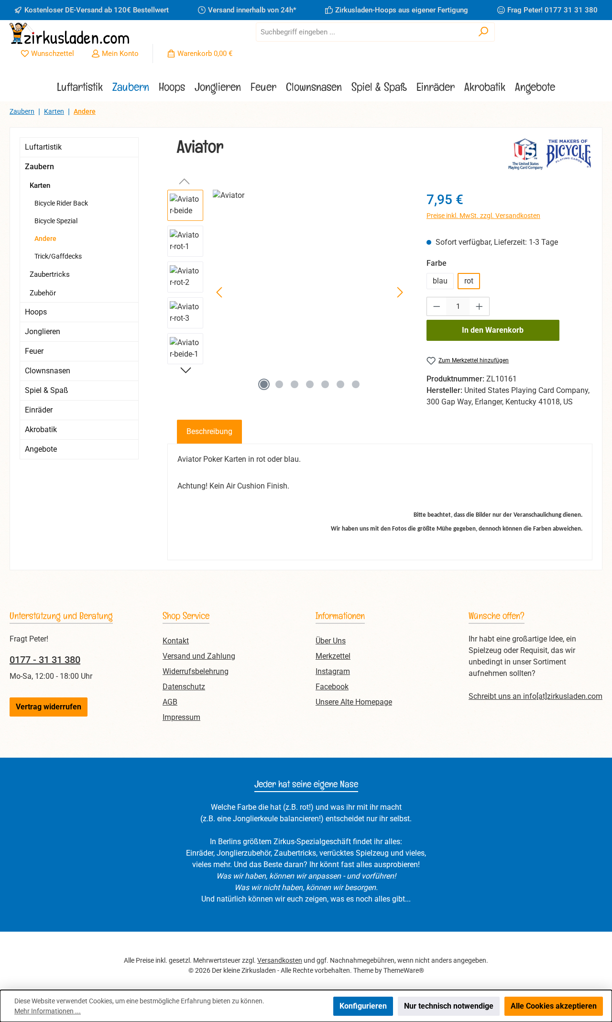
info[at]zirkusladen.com (562, 696)
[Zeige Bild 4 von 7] (310, 384)
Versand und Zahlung (199, 656)
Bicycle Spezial (55, 221)
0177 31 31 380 (571, 10)
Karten (40, 185)
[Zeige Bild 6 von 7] (340, 384)
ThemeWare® (403, 970)
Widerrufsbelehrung (196, 671)
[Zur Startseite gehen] (69, 33)
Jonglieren (42, 331)
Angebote (41, 449)
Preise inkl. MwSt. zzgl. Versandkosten (483, 215)
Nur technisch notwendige (448, 1006)
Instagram (333, 671)
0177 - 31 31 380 (45, 659)
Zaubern (39, 166)
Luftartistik (43, 147)
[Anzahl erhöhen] (480, 306)
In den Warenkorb (493, 330)
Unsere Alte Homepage (354, 702)
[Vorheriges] (220, 292)
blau (440, 280)
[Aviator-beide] (310, 292)
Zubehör (43, 293)
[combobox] (364, 32)
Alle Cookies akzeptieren (554, 1006)
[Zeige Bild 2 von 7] (279, 384)
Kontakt (176, 640)
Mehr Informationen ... (47, 1011)
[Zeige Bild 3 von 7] (294, 384)
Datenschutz (184, 686)
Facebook (332, 686)
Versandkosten (279, 960)
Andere (45, 238)
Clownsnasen (47, 370)
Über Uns (331, 640)
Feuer (34, 351)
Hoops (36, 311)
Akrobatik (41, 429)
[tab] (209, 432)
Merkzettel (333, 656)
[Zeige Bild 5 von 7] (325, 384)
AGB (170, 702)
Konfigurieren (363, 1006)
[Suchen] (483, 32)
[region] (287, 292)
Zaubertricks (50, 274)
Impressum (181, 717)
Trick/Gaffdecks (58, 256)
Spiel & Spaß (46, 390)
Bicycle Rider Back (61, 203)
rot (468, 280)
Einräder (39, 409)
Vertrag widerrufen (48, 706)
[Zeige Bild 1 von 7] (264, 384)
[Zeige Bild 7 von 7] (356, 384)
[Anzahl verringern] (436, 306)
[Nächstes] (400, 292)
